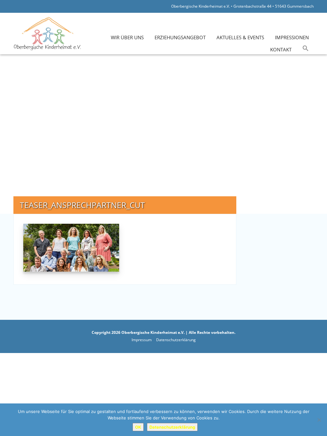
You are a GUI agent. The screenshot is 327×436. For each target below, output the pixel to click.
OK (138, 427)
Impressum (142, 339)
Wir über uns (127, 37)
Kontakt (281, 49)
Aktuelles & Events (240, 37)
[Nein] (319, 420)
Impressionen (292, 37)
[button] (306, 48)
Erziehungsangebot (180, 37)
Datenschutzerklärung (176, 339)
